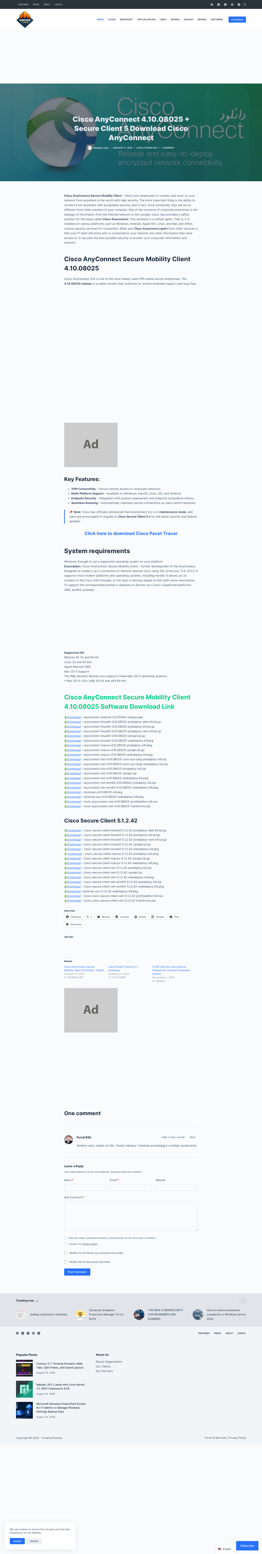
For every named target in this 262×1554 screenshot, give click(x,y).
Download (74, 717)
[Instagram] (225, 4)
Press (36, 4)
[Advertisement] (131, 57)
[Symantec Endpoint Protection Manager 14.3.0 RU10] (80, 1314)
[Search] (245, 4)
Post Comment (77, 1272)
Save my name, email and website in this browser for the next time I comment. (112, 1237)
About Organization (109, 1361)
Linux (163, 19)
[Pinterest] (232, 4)
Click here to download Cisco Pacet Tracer (131, 533)
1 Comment (167, 147)
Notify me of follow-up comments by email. (97, 1253)
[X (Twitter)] (218, 4)
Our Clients (103, 1366)
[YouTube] (239, 4)
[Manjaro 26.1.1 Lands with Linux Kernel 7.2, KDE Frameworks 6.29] (24, 1389)
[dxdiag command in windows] (21, 1314)
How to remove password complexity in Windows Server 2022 (226, 1314)
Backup (188, 19)
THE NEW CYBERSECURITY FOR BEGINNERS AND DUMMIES (165, 1314)
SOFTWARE (217, 19)
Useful (58, 4)
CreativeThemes (52, 1438)
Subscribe (247, 1545)
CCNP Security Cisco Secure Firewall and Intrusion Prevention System (171, 970)
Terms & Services (215, 1437)
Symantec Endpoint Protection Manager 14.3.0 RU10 (106, 1314)
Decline (34, 1541)
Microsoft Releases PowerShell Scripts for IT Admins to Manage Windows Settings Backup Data (61, 1407)
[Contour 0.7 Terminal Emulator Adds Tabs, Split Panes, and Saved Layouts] (24, 1368)
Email (114, 1180)
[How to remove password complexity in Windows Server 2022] (197, 1314)
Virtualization (146, 19)
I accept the (83, 1244)
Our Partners (104, 1371)
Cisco (100, 19)
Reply (193, 1137)
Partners (23, 4)
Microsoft (126, 19)
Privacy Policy (90, 1244)
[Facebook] (212, 4)
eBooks (175, 19)
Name (68, 1180)
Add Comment (74, 1197)
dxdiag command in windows (48, 1314)
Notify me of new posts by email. (90, 1261)
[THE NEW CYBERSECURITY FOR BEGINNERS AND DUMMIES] (139, 1314)
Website (161, 1180)
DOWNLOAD (150, 147)
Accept (17, 1541)
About (47, 4)
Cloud (112, 19)
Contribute (237, 19)
